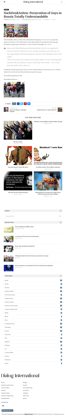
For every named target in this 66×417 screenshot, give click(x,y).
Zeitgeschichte (33, 298)
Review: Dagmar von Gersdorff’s (34, 265)
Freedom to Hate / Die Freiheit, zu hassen (48, 167)
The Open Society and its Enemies (18, 192)
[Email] (3, 406)
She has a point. (18, 142)
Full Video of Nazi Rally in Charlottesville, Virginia (48, 121)
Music (33, 316)
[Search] (61, 2)
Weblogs (33, 345)
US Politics (33, 327)
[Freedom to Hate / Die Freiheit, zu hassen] (48, 155)
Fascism (33, 287)
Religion (33, 342)
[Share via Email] (28, 103)
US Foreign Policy (33, 323)
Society (33, 331)
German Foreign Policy (33, 309)
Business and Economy (33, 305)
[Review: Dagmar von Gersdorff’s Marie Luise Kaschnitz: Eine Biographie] (8, 268)
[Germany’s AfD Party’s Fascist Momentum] (8, 239)
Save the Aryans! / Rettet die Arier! (18, 167)
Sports (33, 363)
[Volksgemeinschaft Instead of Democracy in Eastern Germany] (8, 258)
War (33, 338)
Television (33, 334)
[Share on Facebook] (18, 103)
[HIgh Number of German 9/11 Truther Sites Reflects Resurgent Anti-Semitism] (48, 180)
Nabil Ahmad (28, 414)
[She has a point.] (18, 130)
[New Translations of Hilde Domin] (8, 229)
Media (33, 313)
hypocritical (47, 44)
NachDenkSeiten (46, 40)
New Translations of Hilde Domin (24, 226)
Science (33, 356)
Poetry (33, 284)
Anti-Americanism (33, 295)
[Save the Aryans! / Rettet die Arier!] (18, 155)
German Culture (33, 302)
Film (33, 320)
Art (33, 349)
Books (33, 280)
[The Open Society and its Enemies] (18, 180)
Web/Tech (33, 360)
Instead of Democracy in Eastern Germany (31, 256)
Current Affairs (33, 352)
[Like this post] (14, 103)
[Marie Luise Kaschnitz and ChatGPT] (8, 249)
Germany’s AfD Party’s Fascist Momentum (27, 236)
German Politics (33, 291)
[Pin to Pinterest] (25, 103)
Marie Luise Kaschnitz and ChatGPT (25, 246)
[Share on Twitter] (21, 103)
